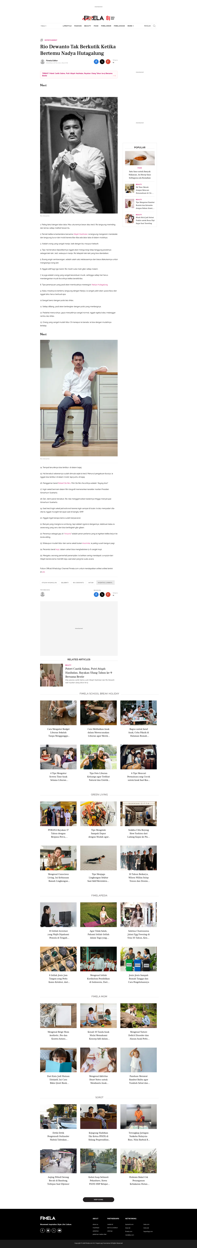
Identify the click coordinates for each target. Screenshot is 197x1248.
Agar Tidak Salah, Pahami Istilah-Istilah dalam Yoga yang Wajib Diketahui (98, 934)
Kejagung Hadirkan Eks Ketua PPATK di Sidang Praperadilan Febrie (98, 1136)
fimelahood (119, 26)
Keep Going (98, 1199)
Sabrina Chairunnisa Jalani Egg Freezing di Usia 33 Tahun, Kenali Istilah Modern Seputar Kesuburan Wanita (138, 934)
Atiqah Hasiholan (80, 234)
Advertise (95, 1231)
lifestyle (67, 26)
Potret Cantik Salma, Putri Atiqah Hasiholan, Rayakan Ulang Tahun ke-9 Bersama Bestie (88, 672)
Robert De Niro (64, 483)
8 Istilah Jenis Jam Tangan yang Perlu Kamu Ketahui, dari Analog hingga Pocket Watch (58, 978)
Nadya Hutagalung (100, 285)
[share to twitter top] (102, 61)
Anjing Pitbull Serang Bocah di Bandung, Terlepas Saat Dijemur (58, 1180)
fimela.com (89, 1243)
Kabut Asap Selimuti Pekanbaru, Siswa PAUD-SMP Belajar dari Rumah (98, 1180)
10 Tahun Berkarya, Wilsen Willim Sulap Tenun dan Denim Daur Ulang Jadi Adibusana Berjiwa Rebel (138, 877)
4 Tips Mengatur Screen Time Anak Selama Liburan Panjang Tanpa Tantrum (58, 776)
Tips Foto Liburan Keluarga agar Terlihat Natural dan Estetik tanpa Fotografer (98, 776)
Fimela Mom (99, 996)
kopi (57, 549)
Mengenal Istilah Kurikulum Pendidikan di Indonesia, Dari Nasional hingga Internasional (98, 978)
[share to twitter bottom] (102, 594)
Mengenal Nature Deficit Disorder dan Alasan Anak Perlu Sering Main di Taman (139, 1035)
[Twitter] (54, 1230)
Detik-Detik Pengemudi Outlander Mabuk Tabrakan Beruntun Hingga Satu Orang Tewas (58, 1136)
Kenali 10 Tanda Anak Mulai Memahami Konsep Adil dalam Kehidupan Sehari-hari (98, 1035)
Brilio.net (146, 1228)
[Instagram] (48, 1230)
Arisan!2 (67, 534)
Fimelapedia (99, 895)
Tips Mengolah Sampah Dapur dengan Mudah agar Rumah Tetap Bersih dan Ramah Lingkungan (98, 833)
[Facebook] (42, 1230)
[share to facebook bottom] (96, 594)
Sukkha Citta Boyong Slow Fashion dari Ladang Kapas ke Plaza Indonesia (138, 833)
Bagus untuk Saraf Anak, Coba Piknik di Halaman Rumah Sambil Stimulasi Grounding (138, 732)
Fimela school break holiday (99, 694)
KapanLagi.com (148, 1231)
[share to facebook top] (96, 61)
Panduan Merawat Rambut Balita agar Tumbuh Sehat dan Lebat (138, 1079)
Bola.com (146, 1224)
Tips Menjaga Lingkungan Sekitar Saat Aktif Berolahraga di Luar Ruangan (98, 877)
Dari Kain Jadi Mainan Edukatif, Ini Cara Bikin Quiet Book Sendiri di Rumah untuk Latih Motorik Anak (58, 1079)
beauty (87, 26)
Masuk (147, 26)
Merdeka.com (129, 1235)
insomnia (86, 543)
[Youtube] (59, 1230)
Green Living (99, 794)
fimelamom (106, 26)
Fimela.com (128, 1231)
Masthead (96, 1228)
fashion (78, 26)
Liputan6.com (129, 1224)
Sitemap (109, 1231)
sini (43, 572)
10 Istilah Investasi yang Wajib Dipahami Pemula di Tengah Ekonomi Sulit (58, 934)
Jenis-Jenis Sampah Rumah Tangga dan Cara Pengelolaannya (138, 978)
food (96, 26)
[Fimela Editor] (43, 61)
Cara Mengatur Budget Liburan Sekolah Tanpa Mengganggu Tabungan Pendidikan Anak (58, 732)
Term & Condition (112, 1228)
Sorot (99, 1097)
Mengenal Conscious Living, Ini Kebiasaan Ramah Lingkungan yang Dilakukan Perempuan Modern (58, 877)
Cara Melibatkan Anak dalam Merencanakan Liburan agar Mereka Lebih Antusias (98, 732)
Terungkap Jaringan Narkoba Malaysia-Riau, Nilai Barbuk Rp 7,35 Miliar (138, 1136)
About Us (95, 1224)
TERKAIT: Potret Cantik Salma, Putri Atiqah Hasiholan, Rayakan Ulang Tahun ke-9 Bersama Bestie (77, 74)
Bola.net (127, 1228)
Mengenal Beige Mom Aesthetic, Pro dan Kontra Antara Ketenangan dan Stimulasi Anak (58, 1035)
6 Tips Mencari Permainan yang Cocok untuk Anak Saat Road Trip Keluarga (138, 776)
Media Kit (110, 1224)
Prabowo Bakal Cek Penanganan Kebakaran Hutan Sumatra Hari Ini (138, 1180)
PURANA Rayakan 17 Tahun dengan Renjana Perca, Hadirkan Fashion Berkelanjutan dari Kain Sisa (58, 833)
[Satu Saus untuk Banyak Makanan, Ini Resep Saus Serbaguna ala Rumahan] (140, 158)
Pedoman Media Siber (99, 1234)
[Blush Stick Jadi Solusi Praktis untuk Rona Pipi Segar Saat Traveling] (129, 219)
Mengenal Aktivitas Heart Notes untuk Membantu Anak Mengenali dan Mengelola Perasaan (98, 1079)
